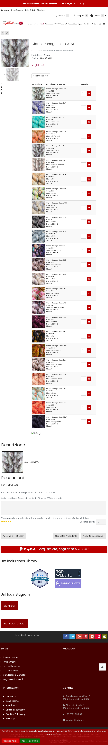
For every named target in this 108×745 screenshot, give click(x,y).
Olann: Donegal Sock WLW (56, 203)
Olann (47, 55)
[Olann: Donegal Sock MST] (38, 250)
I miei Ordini (9, 661)
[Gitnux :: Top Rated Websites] (40, 578)
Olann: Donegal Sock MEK (56, 189)
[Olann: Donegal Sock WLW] (38, 207)
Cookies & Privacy (15, 714)
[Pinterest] (85, 636)
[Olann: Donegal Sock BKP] (38, 165)
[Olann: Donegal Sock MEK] (38, 193)
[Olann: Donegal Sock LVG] (38, 307)
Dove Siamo (12, 701)
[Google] (79, 636)
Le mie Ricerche (11, 666)
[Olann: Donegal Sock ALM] (38, 150)
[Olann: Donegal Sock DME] (38, 322)
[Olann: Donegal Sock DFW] (38, 136)
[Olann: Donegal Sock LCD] (38, 407)
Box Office (88, 24)
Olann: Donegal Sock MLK (56, 274)
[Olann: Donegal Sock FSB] (38, 93)
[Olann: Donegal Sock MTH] (38, 179)
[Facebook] (66, 636)
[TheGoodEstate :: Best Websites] (68, 578)
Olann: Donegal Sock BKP (56, 160)
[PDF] (2, 33)
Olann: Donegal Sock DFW (56, 131)
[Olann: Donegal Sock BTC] (38, 122)
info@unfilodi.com (74, 720)
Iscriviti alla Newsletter (27, 635)
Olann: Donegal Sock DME (56, 317)
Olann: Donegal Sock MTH (56, 174)
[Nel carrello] (89, 93)
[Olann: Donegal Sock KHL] (38, 336)
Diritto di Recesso (15, 709)
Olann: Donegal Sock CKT (56, 288)
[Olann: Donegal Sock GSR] (38, 264)
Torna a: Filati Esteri (14, 536)
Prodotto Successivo (93, 536)
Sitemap (10, 718)
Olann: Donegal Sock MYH (56, 231)
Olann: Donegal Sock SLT (56, 103)
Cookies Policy (10, 740)
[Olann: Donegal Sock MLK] (38, 279)
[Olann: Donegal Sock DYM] (38, 364)
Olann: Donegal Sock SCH (56, 374)
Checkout (41, 10)
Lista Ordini (30, 10)
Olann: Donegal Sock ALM (56, 146)
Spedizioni (11, 705)
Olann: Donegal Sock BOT (56, 217)
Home (29, 24)
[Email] (104, 636)
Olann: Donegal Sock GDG (56, 346)
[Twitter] (72, 636)
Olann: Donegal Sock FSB (56, 89)
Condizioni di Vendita (14, 675)
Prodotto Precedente (66, 536)
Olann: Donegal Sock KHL (56, 331)
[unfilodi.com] (13, 24)
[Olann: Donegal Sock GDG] (38, 350)
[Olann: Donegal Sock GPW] (38, 421)
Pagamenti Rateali (13, 679)
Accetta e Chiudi (30, 740)
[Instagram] (91, 636)
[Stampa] (7, 33)
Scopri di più (81, 549)
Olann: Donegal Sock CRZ (56, 388)
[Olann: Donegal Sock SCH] (38, 379)
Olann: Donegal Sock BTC (56, 117)
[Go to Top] (102, 667)
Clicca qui (79, 3)
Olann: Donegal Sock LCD (56, 403)
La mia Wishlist (11, 670)
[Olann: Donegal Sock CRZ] (38, 393)
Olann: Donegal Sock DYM (56, 360)
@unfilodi (9, 605)
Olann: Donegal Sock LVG (56, 303)
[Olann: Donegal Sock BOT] (38, 222)
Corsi (96, 24)
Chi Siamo (11, 696)
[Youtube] (98, 636)
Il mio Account (17, 10)
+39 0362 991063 (73, 714)
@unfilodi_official (14, 623)
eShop (36, 24)
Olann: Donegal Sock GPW (56, 417)
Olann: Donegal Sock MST (56, 246)
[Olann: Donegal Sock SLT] (38, 107)
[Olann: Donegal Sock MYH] (38, 236)
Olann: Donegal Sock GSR (56, 260)
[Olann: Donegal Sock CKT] (38, 293)
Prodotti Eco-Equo (75, 24)
